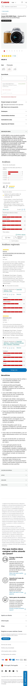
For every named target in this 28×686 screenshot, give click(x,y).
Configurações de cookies (8, 654)
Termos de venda (6, 644)
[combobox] (14, 6)
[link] (14, 86)
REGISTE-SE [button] (6, 638)
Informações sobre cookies (8, 651)
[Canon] (5, 2)
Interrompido (5, 11)
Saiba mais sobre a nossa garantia (16, 593)
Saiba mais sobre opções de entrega (16, 573)
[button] (4, 51)
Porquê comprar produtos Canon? (16, 609)
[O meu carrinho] (22, 2)
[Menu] (26, 2)
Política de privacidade (7, 648)
